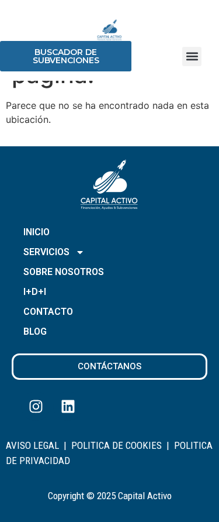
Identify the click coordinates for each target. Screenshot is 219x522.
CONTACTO (48, 311)
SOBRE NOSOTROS (63, 271)
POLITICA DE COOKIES (116, 445)
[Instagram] (35, 406)
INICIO (36, 232)
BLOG (35, 331)
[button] (191, 56)
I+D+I (34, 291)
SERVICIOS (46, 251)
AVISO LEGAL (32, 445)
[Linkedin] (67, 406)
